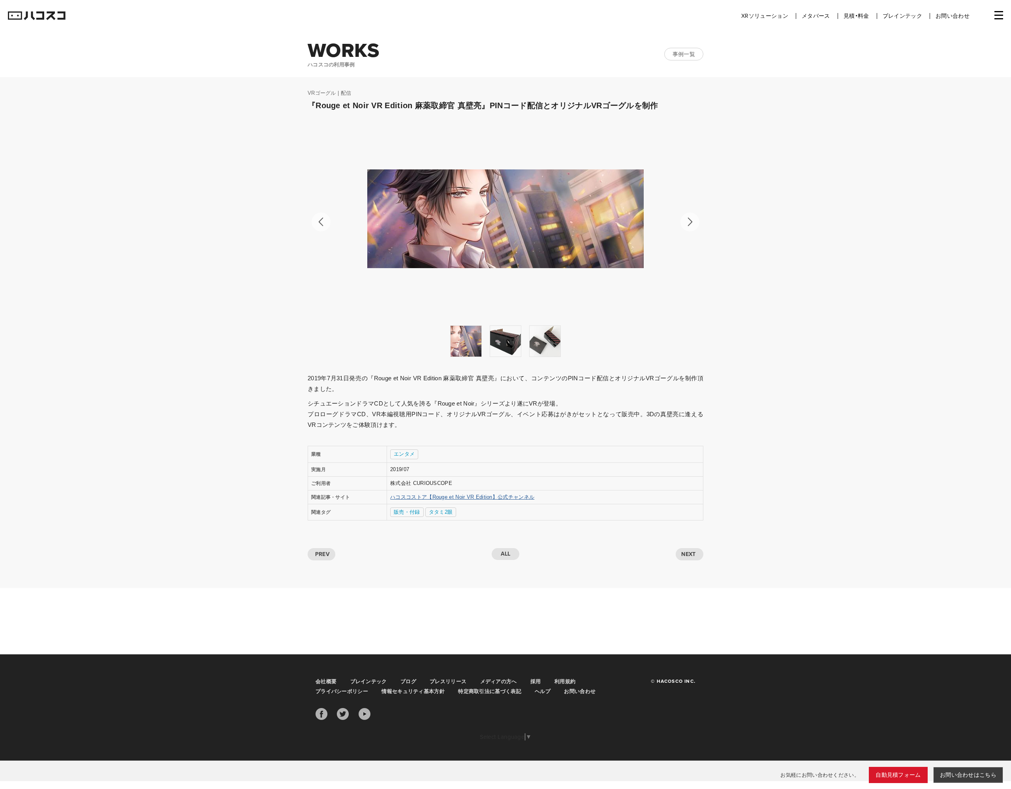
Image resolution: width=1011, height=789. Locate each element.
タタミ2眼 (441, 512)
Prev (321, 221)
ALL (506, 553)
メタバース (816, 16)
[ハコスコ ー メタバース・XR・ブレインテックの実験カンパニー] (37, 16)
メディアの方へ (498, 681)
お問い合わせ (953, 16)
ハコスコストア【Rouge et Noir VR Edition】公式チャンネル (462, 497)
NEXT (688, 554)
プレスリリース (448, 681)
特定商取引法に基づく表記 (489, 691)
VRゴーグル (322, 93)
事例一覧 (684, 54)
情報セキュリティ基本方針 (413, 691)
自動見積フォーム (898, 775)
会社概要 (326, 681)
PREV (322, 554)
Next (689, 221)
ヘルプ (543, 691)
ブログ (408, 681)
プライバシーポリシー (342, 691)
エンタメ (404, 454)
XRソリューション (764, 16)
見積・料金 (856, 16)
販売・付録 (407, 512)
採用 (535, 681)
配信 (346, 93)
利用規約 (564, 681)
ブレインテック (902, 16)
